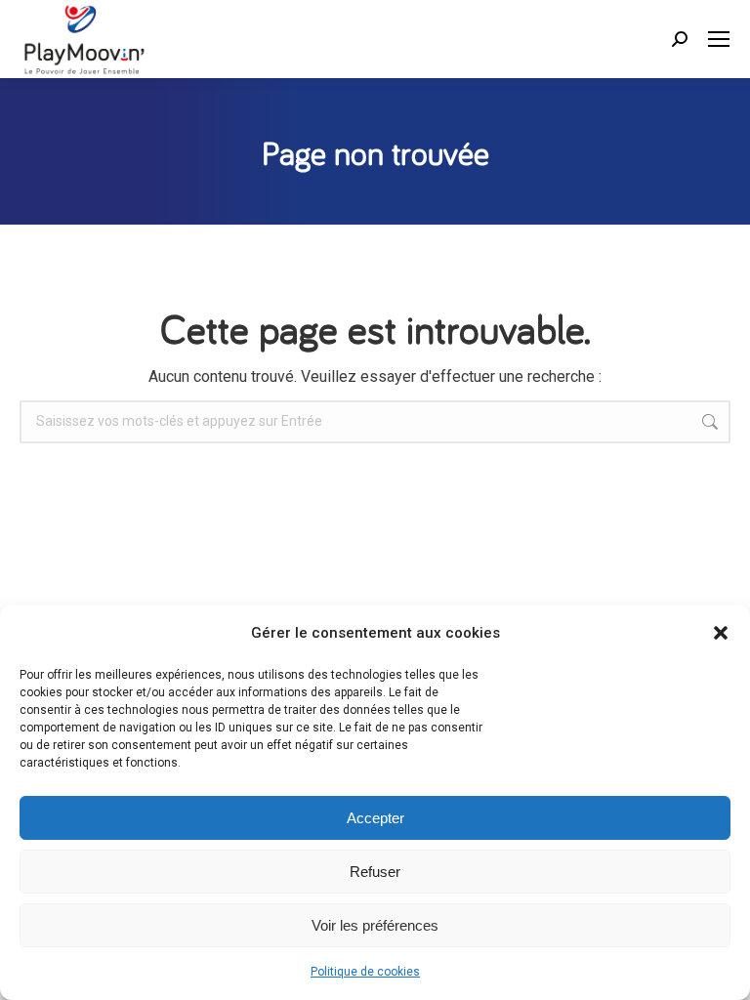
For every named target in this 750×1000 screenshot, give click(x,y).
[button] (720, 633)
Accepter (375, 818)
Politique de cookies (365, 972)
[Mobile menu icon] (718, 39)
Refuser (375, 871)
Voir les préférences (375, 925)
